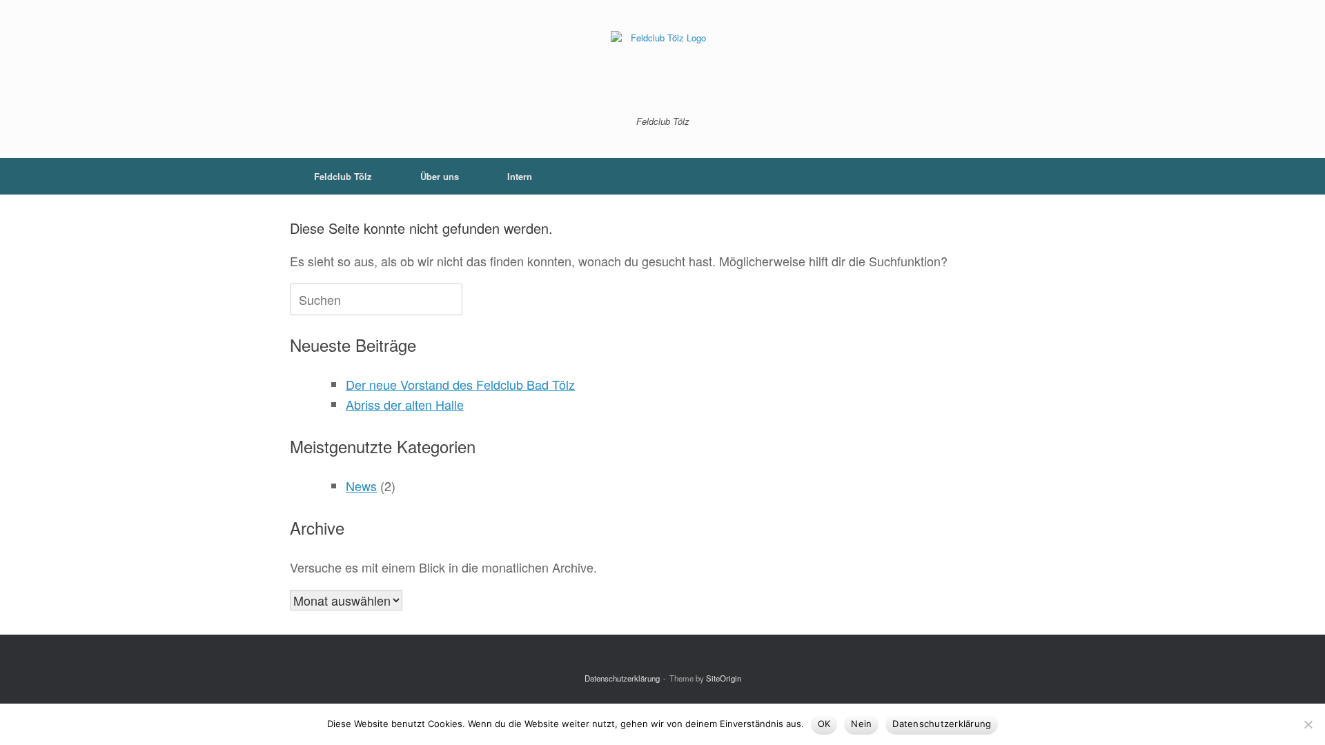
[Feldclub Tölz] (662, 67)
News (361, 486)
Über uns (439, 176)
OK (824, 723)
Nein (861, 723)
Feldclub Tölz (343, 176)
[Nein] (1308, 724)
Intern (519, 176)
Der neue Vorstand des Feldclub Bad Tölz (460, 384)
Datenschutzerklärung (622, 678)
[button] (1014, 176)
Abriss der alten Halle (405, 404)
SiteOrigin (723, 678)
